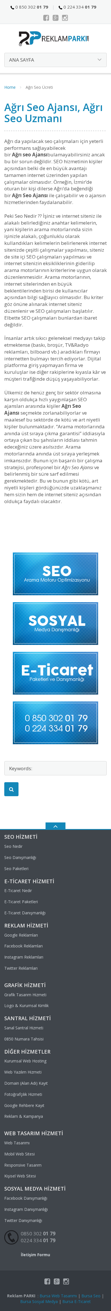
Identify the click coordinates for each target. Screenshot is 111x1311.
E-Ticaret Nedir (18, 890)
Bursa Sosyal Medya (39, 1301)
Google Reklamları (21, 935)
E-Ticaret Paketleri (21, 901)
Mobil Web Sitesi (19, 1154)
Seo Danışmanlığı (20, 857)
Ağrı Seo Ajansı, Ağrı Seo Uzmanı (53, 113)
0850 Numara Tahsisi (24, 1039)
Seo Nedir (13, 846)
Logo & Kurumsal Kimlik (26, 1005)
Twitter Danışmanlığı (23, 1220)
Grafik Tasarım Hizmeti (25, 994)
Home (10, 87)
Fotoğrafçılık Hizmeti (23, 1094)
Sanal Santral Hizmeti (23, 1027)
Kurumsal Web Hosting (25, 1061)
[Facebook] (46, 17)
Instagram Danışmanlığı (26, 1209)
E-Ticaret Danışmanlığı (25, 912)
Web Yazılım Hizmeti (23, 1072)
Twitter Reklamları (21, 968)
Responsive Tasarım (23, 1165)
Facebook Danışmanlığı (25, 1198)
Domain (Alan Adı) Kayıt (26, 1083)
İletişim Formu (35, 1254)
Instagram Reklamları (23, 957)
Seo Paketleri (16, 868)
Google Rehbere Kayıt (24, 1105)
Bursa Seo (90, 1295)
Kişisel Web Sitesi (20, 1176)
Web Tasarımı (17, 1142)
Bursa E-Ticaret (76, 1301)
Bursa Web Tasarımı (58, 1295)
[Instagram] (65, 17)
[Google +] (56, 17)
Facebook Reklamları (23, 946)
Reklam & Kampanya (23, 1116)
